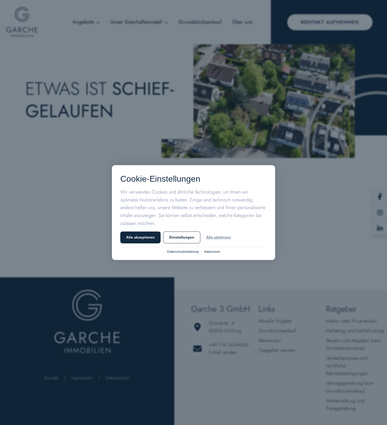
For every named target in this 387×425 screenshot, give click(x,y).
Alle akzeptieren (140, 237)
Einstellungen (181, 237)
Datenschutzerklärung (183, 252)
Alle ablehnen (218, 237)
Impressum (212, 252)
